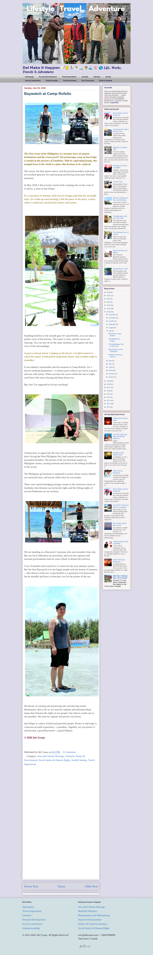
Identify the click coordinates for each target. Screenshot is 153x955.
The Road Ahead (69, 80)
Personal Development (48, 77)
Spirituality (28, 907)
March (111, 370)
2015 (109, 394)
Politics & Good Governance (92, 924)
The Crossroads (87, 80)
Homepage (29, 77)
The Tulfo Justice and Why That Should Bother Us (120, 436)
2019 (109, 381)
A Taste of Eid (117, 182)
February (112, 374)
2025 (109, 295)
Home (61, 886)
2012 (109, 404)
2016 (109, 391)
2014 (109, 397)
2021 (109, 308)
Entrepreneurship (31, 928)
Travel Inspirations (69, 77)
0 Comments (69, 752)
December (112, 314)
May (110, 364)
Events (108, 77)
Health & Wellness (87, 911)
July (110, 331)
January (111, 377)
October (111, 321)
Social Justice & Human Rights (54, 760)
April (111, 367)
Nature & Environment (89, 919)
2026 (109, 292)
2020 (109, 312)
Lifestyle (85, 77)
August (111, 327)
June (110, 361)
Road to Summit (105, 80)
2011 (109, 407)
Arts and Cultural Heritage (50, 756)
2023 (109, 302)
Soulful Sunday (52, 80)
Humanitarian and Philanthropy (94, 915)
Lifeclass (96, 77)
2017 (109, 387)
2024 (109, 299)
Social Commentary (33, 80)
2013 (109, 400)
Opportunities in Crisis (120, 269)
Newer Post (31, 886)
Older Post (91, 886)
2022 (109, 305)
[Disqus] (61, 797)
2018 (109, 384)
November (112, 318)
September (112, 324)
